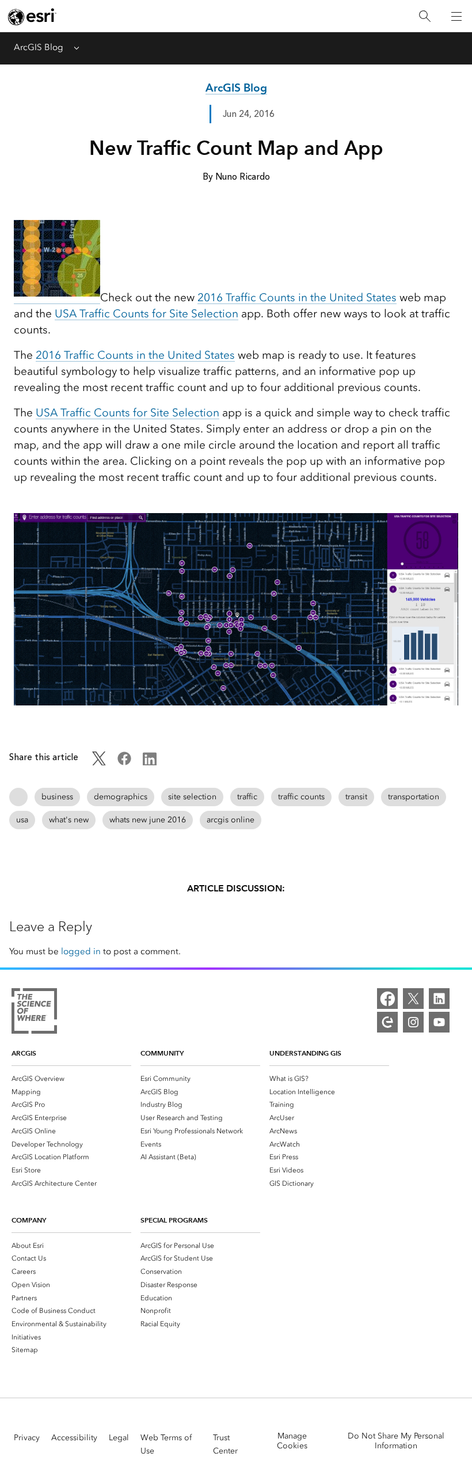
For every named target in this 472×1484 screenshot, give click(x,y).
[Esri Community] (387, 1022)
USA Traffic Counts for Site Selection (146, 313)
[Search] (424, 16)
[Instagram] (413, 1022)
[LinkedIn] (439, 998)
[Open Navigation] (456, 16)
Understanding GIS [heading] (305, 1053)
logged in (81, 951)
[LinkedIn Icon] (149, 762)
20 (42, 355)
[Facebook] (387, 998)
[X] (413, 998)
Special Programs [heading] (174, 1220)
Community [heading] (162, 1053)
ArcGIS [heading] (24, 1053)
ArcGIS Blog (38, 47)
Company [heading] (29, 1220)
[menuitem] (71, 1078)
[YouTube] (439, 1022)
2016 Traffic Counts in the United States (297, 297)
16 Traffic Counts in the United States (141, 355)
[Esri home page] (32, 16)
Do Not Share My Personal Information (396, 1441)
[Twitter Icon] (99, 762)
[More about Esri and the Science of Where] (34, 1013)
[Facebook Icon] (124, 762)
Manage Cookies (292, 1441)
